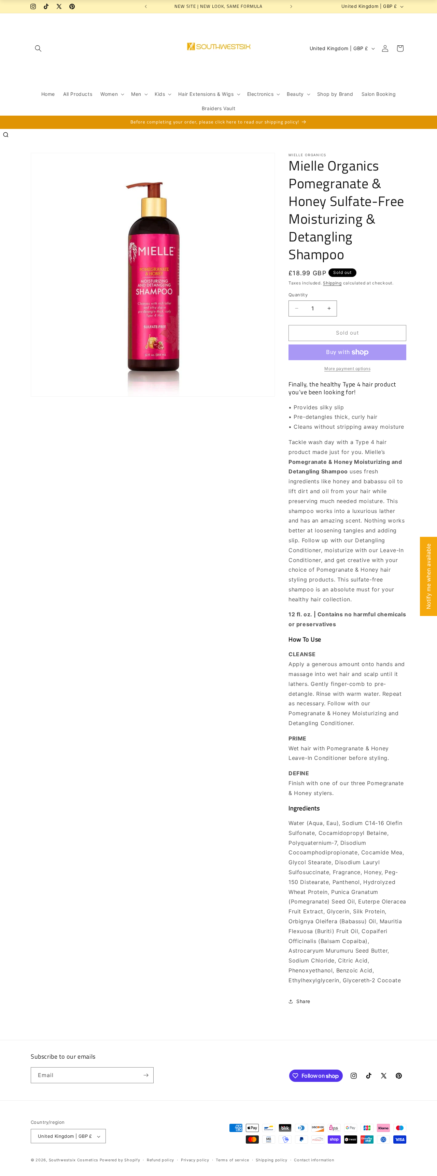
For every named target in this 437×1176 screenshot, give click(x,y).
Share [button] (303, 1001)
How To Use (304, 639)
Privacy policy (195, 1160)
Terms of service (232, 1160)
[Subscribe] (145, 1075)
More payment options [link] (347, 368)
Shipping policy (271, 1160)
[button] (38, 48)
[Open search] (6, 135)
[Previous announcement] (145, 6)
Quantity (298, 294)
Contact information (314, 1160)
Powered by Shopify (120, 1160)
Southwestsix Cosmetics (74, 1160)
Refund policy (160, 1160)
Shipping (332, 282)
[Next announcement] (291, 6)
